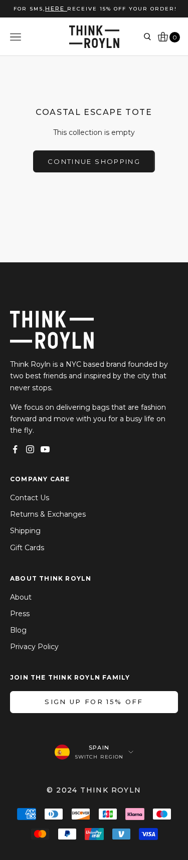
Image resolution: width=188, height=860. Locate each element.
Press (20, 613)
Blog (18, 630)
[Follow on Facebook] (15, 449)
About (21, 597)
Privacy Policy (34, 646)
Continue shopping (94, 161)
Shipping (25, 530)
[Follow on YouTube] (45, 449)
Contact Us (29, 497)
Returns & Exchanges (48, 514)
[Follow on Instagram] (30, 449)
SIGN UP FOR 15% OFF (94, 702)
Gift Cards (27, 547)
